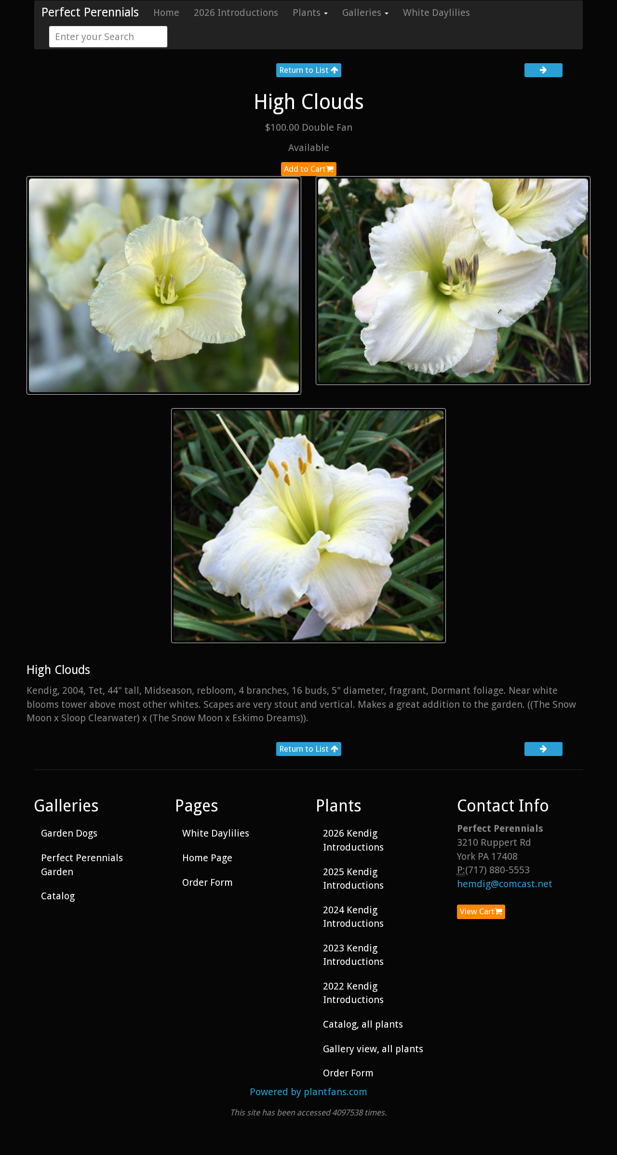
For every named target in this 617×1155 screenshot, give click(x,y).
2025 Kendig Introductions (353, 879)
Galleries (363, 12)
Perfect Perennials (90, 12)
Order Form (207, 882)
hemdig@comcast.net (504, 884)
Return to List (305, 70)
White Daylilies (436, 12)
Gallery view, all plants (373, 1049)
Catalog (58, 896)
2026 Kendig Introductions (353, 840)
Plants (308, 12)
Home (166, 12)
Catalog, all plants (363, 1024)
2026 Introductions (236, 12)
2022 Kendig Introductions (353, 993)
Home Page (207, 858)
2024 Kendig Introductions (353, 917)
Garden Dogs (69, 833)
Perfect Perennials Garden (82, 865)
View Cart (477, 911)
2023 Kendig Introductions (353, 955)
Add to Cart (305, 169)
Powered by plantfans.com (308, 1092)
